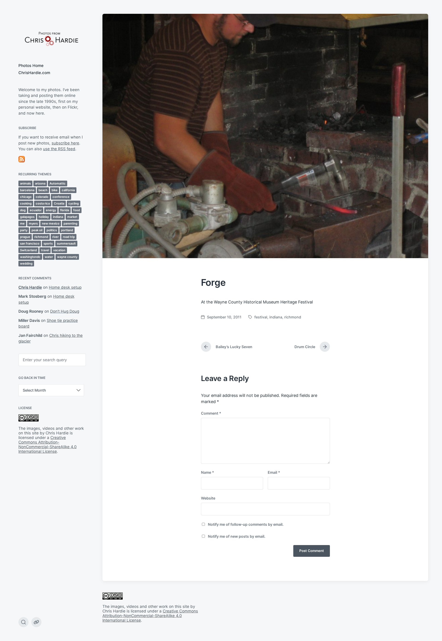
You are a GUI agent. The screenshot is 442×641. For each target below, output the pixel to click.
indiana (58, 217)
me (22, 223)
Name (207, 472)
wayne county (67, 257)
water (49, 257)
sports (48, 243)
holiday (44, 217)
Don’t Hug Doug (64, 311)
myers (33, 223)
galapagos (27, 217)
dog (23, 210)
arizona (40, 183)
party (23, 230)
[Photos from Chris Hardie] (51, 38)
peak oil (37, 230)
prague (25, 237)
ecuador (36, 210)
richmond (41, 237)
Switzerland (28, 250)
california (68, 190)
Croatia (59, 203)
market (72, 217)
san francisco (29, 243)
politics (52, 230)
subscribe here (65, 143)
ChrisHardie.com (34, 72)
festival (260, 317)
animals (25, 183)
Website (208, 498)
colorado (42, 197)
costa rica (43, 203)
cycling (73, 203)
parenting (70, 223)
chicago (26, 197)
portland (67, 230)
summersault (66, 243)
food (76, 210)
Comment (211, 413)
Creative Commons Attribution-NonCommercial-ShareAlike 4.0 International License (47, 444)
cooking (26, 203)
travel (45, 250)
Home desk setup (65, 287)
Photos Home (31, 65)
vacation (59, 250)
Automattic (57, 183)
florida (64, 210)
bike (55, 190)
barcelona (27, 190)
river (55, 237)
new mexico (50, 223)
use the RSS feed (59, 149)
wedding (26, 263)
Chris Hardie (30, 287)
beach (42, 190)
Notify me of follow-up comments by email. (246, 524)
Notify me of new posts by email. (236, 536)
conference (61, 197)
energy (51, 210)
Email (274, 472)
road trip (69, 237)
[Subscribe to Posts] (51, 159)
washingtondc (30, 257)
